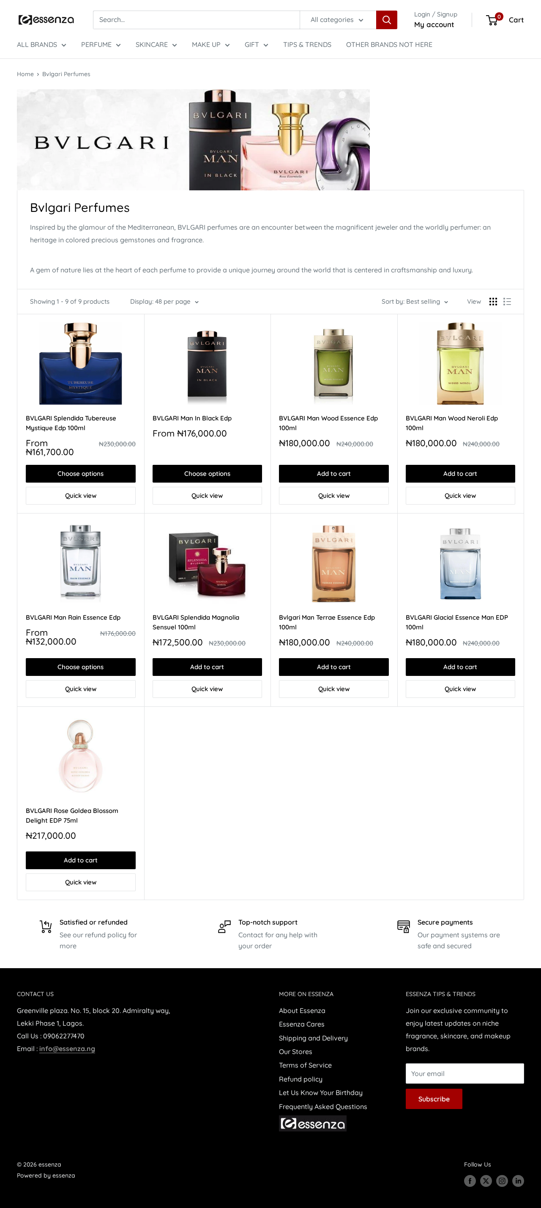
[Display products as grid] (493, 301)
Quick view (80, 495)
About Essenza (302, 1010)
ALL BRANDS (37, 44)
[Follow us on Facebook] (470, 1180)
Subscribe (434, 1099)
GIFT (252, 44)
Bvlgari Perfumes (66, 74)
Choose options (80, 473)
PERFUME (96, 44)
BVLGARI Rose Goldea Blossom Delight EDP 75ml (72, 815)
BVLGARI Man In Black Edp (192, 418)
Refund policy (300, 1079)
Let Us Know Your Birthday (321, 1092)
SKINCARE (152, 44)
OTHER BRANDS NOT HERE (389, 44)
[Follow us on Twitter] (486, 1180)
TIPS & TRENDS (307, 44)
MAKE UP (206, 44)
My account (434, 24)
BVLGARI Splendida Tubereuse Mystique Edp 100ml (71, 423)
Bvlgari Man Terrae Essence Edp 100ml (327, 622)
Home (25, 74)
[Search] (386, 20)
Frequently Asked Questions (323, 1106)
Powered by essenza (46, 1175)
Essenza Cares (302, 1024)
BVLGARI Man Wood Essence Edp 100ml (328, 423)
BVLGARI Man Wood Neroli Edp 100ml (452, 423)
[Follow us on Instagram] (502, 1180)
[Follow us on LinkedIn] (518, 1180)
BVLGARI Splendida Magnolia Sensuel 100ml (196, 622)
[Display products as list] (507, 301)
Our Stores (295, 1051)
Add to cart (334, 473)
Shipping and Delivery (313, 1038)
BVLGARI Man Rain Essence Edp (73, 617)
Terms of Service (305, 1065)
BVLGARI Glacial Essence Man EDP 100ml (457, 622)
